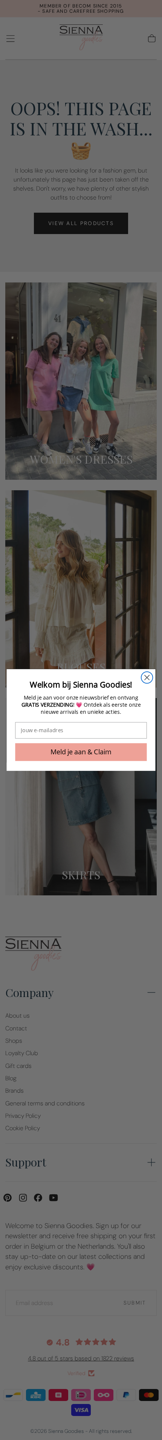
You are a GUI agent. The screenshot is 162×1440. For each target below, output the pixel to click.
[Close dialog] (147, 677)
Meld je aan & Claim (80, 752)
